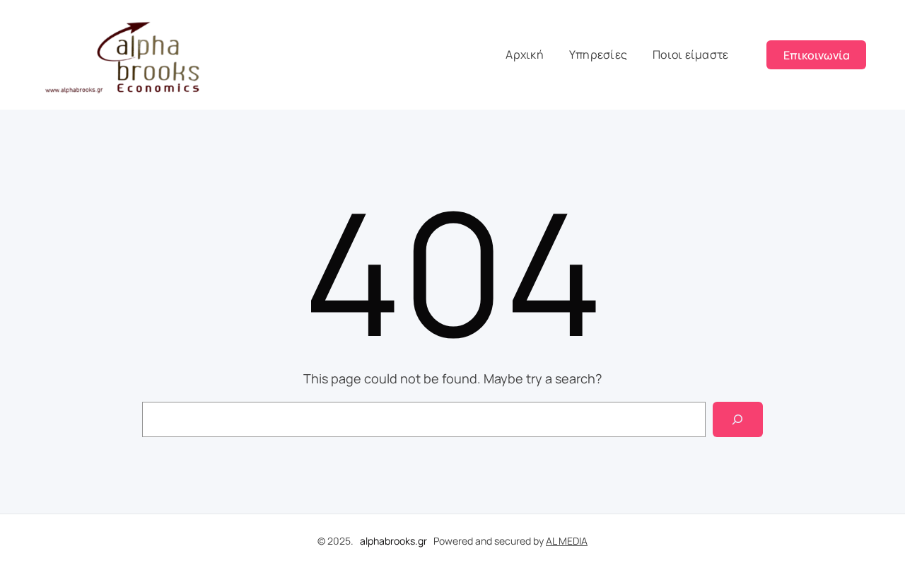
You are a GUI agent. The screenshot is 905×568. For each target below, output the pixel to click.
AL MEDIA (567, 540)
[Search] (738, 419)
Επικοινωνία (816, 55)
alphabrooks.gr (393, 540)
